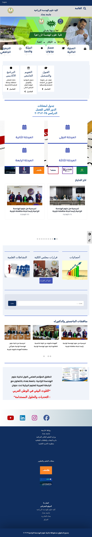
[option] (67, 201)
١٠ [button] (37, 239)
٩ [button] (39, 239)
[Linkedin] (23, 418)
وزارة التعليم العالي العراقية (46, 437)
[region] (46, 33)
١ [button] (57, 239)
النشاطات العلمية (17, 257)
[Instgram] (34, 418)
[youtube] (11, 418)
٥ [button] (48, 239)
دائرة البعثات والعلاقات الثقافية (46, 440)
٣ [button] (52, 239)
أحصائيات (75, 257)
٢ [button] (54, 239)
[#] (11, 68)
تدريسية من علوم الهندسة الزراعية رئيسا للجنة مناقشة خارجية (67, 210)
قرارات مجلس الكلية (45, 257)
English (4, 2)
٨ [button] (42, 239)
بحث (12, 303)
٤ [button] (50, 239)
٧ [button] (44, 239)
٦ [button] (46, 239)
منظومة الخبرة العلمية (46, 444)
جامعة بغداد (46, 434)
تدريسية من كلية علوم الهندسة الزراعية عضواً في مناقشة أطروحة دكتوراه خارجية (19, 346)
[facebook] (46, 418)
